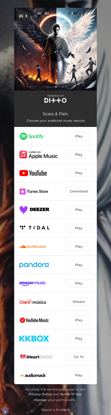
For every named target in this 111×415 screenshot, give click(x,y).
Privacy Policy (40, 394)
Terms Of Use (71, 394)
